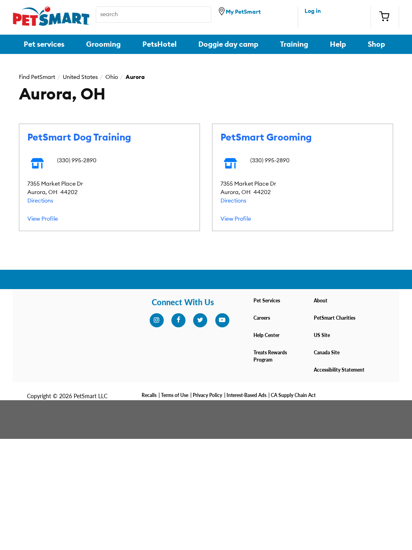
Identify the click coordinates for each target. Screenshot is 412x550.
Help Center (266, 335)
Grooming (103, 44)
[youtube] (222, 320)
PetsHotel (159, 44)
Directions (40, 201)
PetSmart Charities (334, 317)
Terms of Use (174, 395)
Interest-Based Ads (246, 395)
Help (338, 44)
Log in (313, 11)
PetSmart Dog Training (79, 138)
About (321, 300)
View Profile (42, 219)
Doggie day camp (228, 44)
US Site (322, 335)
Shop (376, 44)
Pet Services (266, 300)
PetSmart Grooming (266, 138)
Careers (261, 317)
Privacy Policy (207, 395)
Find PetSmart (37, 77)
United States (80, 77)
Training (294, 44)
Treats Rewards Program (270, 356)
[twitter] (200, 320)
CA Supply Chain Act (293, 395)
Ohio (111, 77)
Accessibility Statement (339, 369)
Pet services (44, 44)
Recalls (149, 395)
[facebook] (178, 320)
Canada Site (327, 352)
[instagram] (156, 320)
